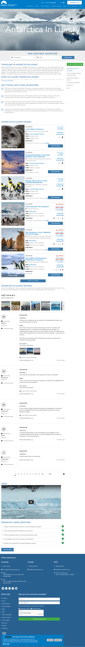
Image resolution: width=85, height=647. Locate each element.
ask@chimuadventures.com (36, 569)
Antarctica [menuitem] (29, 6)
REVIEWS (70, 85)
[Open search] (41, 3)
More (47, 143)
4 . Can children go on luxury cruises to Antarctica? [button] (18, 539)
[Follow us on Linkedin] (9, 588)
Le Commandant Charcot (36, 134)
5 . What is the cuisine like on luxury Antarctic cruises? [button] (19, 543)
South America (6, 604)
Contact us (74, 3)
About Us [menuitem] (74, 6)
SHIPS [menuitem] (64, 6)
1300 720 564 (6, 566)
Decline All (58, 640)
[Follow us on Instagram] (13, 588)
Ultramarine (32, 211)
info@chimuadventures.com (63, 569)
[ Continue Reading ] (7, 81)
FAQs (3, 609)
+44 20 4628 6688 (51, 3)
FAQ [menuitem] (69, 6)
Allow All (50, 640)
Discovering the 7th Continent (37, 206)
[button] (5, 305)
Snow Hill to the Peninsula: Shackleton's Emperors (35, 259)
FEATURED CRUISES (73, 83)
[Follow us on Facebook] (6, 588)
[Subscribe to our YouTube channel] (16, 588)
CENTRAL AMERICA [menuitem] (56, 6)
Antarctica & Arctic (25, 608)
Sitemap (4, 625)
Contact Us (5, 628)
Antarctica (4, 598)
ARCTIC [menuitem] (37, 6)
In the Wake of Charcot (34, 129)
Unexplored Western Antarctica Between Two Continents (37, 156)
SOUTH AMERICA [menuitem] (45, 6)
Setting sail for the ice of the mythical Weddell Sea (36, 181)
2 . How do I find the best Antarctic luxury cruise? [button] (18, 531)
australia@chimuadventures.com (11, 569)
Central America (6, 606)
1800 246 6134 (33, 566)
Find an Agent (5, 620)
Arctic (3, 601)
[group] (10, 295)
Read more (6, 644)
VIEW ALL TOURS (33, 281)
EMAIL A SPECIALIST (74, 64)
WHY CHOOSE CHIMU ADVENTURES (74, 74)
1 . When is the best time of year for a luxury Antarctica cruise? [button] (22, 527)
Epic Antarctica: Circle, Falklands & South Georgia (37, 233)
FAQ (68, 88)
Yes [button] (32, 360)
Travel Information (7, 614)
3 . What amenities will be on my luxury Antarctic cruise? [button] (20, 535)
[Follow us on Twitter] (3, 588)
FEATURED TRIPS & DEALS (73, 79)
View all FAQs (7, 549)
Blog (3, 612)
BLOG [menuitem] (80, 6)
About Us (4, 623)
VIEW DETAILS (55, 146)
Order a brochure (6, 617)
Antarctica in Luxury (72, 70)
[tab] (33, 527)
